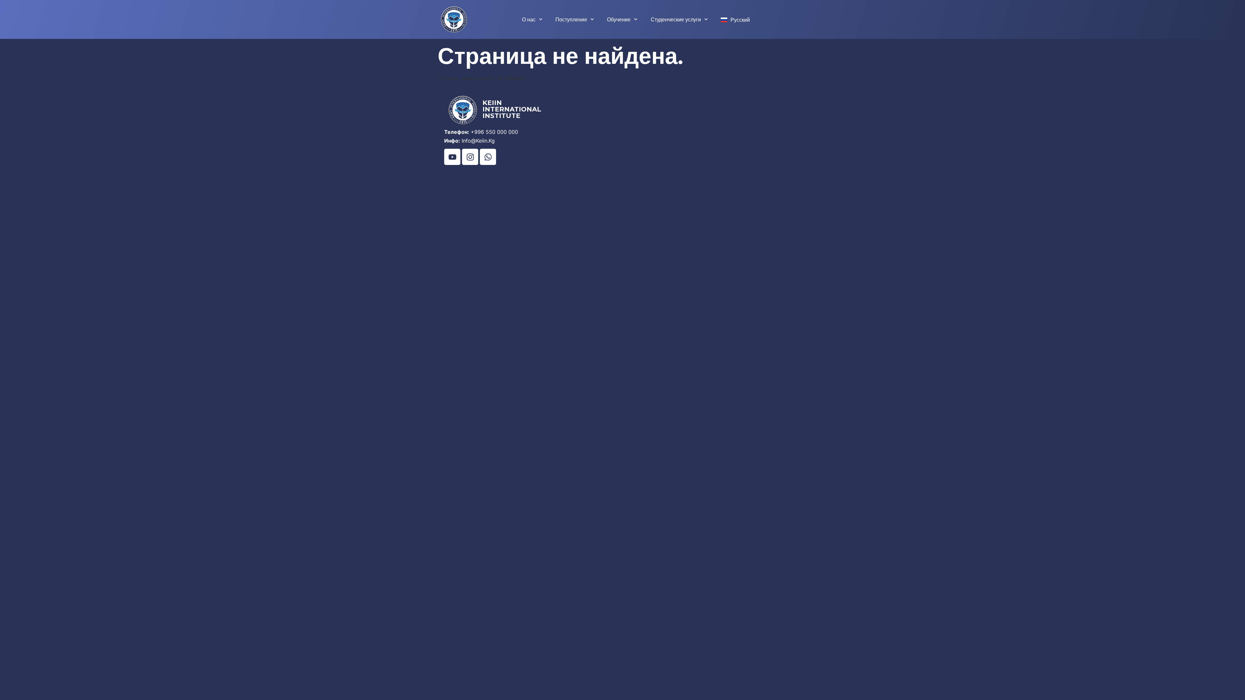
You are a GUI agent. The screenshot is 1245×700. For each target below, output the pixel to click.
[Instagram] (470, 157)
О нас (529, 19)
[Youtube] (452, 157)
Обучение (619, 19)
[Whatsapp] (488, 157)
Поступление (571, 19)
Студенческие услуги (676, 19)
